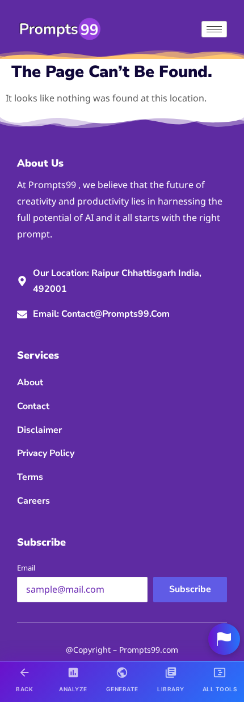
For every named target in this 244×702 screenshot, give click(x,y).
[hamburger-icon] (214, 29)
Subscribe (190, 589)
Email (26, 568)
